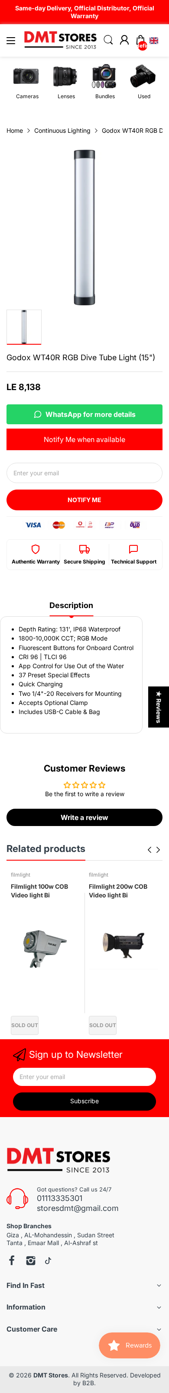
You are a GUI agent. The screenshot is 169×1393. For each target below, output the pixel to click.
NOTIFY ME (84, 499)
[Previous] (158, 849)
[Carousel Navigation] (153, 849)
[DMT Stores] (59, 1161)
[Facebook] (11, 1261)
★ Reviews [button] (158, 707)
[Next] (149, 849)
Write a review (84, 817)
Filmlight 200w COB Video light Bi (118, 891)
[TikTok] (48, 1261)
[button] (153, 40)
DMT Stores (50, 1375)
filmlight (20, 874)
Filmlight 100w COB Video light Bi (39, 891)
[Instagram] (31, 1261)
